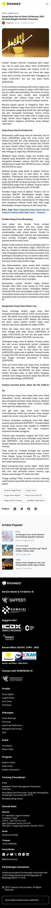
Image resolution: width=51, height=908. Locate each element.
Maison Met (7, 749)
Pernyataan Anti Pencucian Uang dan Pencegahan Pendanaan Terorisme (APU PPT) (25, 794)
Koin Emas (7, 701)
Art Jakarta (7, 745)
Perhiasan (6, 705)
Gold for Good (8, 762)
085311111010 (18, 877)
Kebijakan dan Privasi (12, 728)
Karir (4, 732)
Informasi (6, 721)
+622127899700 (9, 843)
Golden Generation (11, 769)
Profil (4, 783)
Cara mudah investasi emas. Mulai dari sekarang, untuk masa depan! (21, 900)
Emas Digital (7, 694)
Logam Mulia (8, 697)
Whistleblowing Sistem (12, 798)
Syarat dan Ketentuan (12, 725)
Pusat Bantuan (9, 718)
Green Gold (7, 766)
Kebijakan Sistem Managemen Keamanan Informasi (21, 787)
